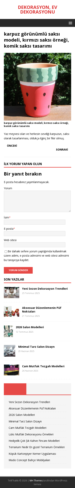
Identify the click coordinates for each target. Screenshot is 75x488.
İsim (6, 217)
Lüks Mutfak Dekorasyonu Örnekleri (31, 434)
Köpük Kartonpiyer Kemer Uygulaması (32, 453)
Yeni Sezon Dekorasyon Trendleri (45, 288)
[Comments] (60, 389)
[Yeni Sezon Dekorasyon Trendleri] (11, 296)
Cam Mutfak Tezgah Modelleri (43, 366)
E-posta (8, 228)
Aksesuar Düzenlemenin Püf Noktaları (41, 309)
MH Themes (36, 480)
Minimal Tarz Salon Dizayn (36, 346)
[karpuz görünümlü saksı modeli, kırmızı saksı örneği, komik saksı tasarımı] (37, 118)
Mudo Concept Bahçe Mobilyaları (29, 460)
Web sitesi (10, 240)
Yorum (8, 188)
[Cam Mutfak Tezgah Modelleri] (11, 373)
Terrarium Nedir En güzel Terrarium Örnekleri (37, 447)
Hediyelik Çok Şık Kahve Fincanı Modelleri (34, 441)
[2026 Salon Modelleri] (8, 335)
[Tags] (37, 389)
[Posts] (15, 389)
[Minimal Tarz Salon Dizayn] (9, 354)
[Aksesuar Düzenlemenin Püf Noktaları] (11, 314)
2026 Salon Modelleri (30, 327)
